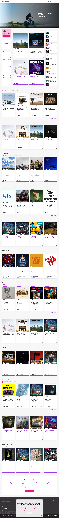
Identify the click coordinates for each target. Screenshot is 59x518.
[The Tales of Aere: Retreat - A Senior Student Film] (22, 357)
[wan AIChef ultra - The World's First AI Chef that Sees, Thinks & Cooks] (36, 40)
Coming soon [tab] (4, 284)
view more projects (41, 86)
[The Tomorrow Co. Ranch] (22, 196)
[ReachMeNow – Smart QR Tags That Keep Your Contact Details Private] (22, 260)
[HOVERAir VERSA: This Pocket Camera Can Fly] (20, 67)
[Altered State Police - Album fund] (50, 163)
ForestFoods (33, 205)
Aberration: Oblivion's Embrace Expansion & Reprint (7, 238)
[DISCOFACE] (8, 260)
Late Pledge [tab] (15, 155)
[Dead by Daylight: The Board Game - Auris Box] (22, 228)
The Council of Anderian (35, 367)
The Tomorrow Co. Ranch (21, 205)
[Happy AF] (36, 260)
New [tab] (7, 284)
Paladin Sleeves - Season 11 (8, 367)
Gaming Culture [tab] (28, 31)
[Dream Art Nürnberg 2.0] (50, 196)
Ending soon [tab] (19, 155)
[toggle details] (27, 58)
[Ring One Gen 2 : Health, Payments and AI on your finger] (50, 131)
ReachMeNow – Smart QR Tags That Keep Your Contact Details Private (21, 271)
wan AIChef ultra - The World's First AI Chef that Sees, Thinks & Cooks (36, 52)
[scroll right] (43, 32)
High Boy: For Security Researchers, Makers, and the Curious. (35, 78)
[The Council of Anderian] (36, 357)
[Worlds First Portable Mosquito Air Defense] (36, 99)
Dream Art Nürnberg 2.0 (49, 205)
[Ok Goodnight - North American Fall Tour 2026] (22, 163)
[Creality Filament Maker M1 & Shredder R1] (8, 99)
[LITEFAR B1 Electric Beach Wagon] (22, 131)
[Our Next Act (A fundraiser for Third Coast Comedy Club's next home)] (8, 163)
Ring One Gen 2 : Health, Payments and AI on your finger (50, 141)
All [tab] (13, 31)
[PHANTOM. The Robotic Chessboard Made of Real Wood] (50, 99)
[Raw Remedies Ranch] (22, 293)
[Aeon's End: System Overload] (50, 357)
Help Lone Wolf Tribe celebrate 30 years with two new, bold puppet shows (36, 174)
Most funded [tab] (6, 349)
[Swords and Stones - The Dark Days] (50, 228)
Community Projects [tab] (17, 90)
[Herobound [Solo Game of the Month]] (36, 228)
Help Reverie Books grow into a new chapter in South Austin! (8, 206)
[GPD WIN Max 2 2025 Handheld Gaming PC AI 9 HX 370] (22, 99)
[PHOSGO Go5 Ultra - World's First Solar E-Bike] (20, 40)
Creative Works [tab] (22, 31)
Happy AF (33, 270)
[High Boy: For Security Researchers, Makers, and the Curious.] (36, 67)
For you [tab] (3, 155)
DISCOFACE (5, 270)
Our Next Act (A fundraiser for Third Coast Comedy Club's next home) (8, 174)
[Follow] (3, 267)
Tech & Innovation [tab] (17, 31)
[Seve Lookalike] (8, 293)
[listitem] (6, 53)
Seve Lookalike (6, 302)
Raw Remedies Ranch (21, 302)
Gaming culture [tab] (23, 90)
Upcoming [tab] (6, 155)
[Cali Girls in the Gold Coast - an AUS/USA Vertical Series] (36, 293)
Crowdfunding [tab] (11, 155)
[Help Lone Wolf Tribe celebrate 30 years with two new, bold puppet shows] (36, 163)
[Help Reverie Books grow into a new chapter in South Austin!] (8, 196)
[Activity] (51, 1)
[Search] (24, 1)
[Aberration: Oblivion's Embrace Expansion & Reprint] (8, 228)
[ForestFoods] (36, 196)
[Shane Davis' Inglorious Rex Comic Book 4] (50, 260)
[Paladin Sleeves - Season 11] (8, 357)
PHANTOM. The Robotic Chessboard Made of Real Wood (50, 109)
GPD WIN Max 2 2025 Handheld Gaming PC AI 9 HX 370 (22, 109)
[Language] (48, 1)
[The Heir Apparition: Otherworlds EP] (50, 293)
